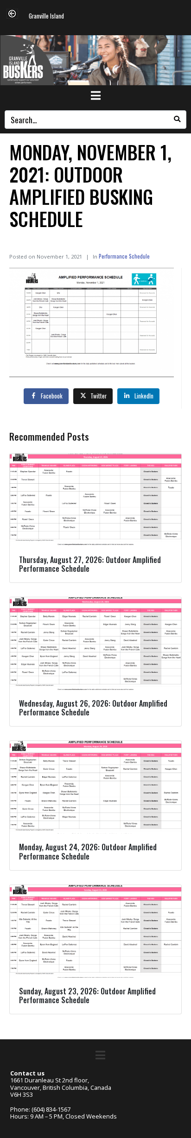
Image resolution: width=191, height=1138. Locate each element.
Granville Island (46, 16)
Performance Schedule (124, 256)
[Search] (177, 119)
